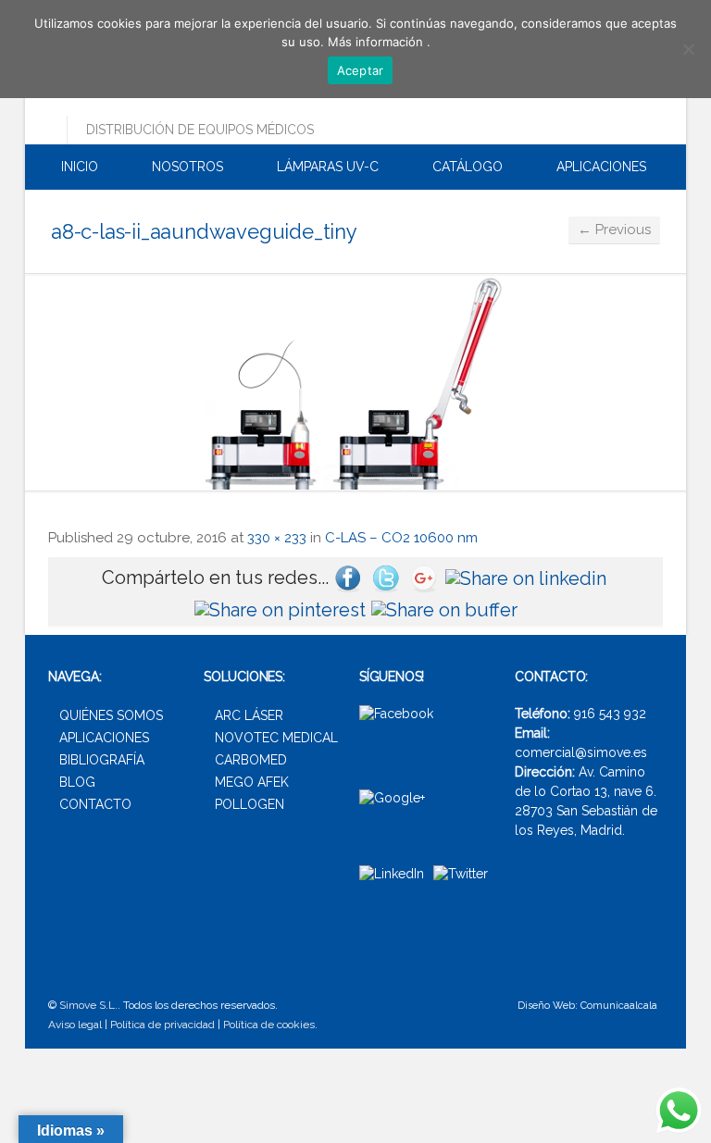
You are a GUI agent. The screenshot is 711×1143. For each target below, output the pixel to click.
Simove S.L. (88, 1005)
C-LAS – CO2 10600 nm (401, 537)
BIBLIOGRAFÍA (101, 759)
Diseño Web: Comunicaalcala (587, 1006)
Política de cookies (269, 1024)
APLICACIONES (599, 166)
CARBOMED (251, 759)
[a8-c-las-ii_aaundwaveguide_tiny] (355, 382)
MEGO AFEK (252, 782)
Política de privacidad (162, 1024)
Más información (377, 41)
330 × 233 (276, 537)
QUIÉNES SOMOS (111, 715)
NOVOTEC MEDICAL (276, 737)
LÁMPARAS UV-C (326, 166)
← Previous (614, 229)
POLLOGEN (249, 804)
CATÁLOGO (466, 166)
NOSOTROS (185, 166)
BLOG (77, 782)
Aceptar (360, 70)
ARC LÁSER (249, 715)
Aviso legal (75, 1024)
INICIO (77, 166)
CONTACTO (95, 804)
